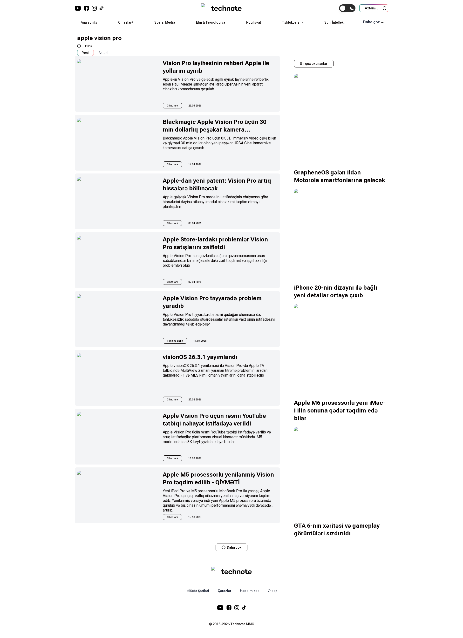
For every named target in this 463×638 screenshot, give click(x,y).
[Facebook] (86, 8)
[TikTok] (101, 8)
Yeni (85, 53)
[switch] (347, 8)
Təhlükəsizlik (292, 22)
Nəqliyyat (253, 22)
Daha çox (371, 22)
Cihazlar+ (125, 22)
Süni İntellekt (334, 22)
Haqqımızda (249, 591)
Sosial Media (164, 22)
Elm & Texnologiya (210, 22)
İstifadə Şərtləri (197, 591)
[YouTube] (78, 8)
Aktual (103, 53)
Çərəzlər (224, 591)
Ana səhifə (89, 22)
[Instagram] (94, 8)
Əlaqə (273, 591)
